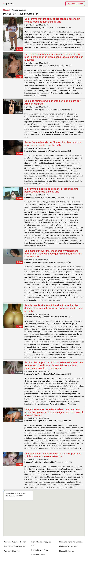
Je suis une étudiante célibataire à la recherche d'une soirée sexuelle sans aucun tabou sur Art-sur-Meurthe (53, 308)
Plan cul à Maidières (39, 550)
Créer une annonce (75, 3)
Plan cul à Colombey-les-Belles (41, 544)
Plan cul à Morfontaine (68, 546)
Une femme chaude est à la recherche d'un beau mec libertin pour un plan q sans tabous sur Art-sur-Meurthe (54, 57)
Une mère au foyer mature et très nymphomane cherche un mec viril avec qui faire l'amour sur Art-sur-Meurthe (53, 253)
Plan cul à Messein (39, 555)
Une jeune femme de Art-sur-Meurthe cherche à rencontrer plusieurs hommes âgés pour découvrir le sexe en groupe (54, 412)
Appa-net (8, 3)
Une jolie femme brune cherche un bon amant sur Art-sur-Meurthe (52, 102)
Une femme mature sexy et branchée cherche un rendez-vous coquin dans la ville (52, 20)
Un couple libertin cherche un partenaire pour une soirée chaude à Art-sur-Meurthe (52, 455)
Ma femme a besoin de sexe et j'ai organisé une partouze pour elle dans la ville (51, 190)
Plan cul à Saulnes (66, 551)
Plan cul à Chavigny (11, 551)
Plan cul (6, 10)
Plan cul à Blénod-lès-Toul (14, 546)
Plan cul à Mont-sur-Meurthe (71, 542)
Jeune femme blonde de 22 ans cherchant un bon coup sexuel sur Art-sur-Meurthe (52, 144)
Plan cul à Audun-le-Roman (15, 542)
